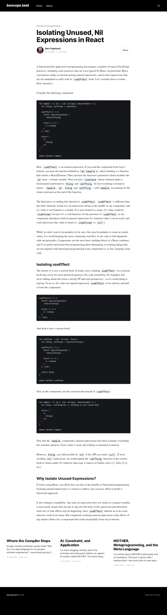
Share (125, 50)
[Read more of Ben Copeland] (40, 50)
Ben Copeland (52, 48)
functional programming (48, 26)
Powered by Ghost (152, 595)
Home (39, 5)
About (49, 5)
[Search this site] (159, 6)
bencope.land (18, 5)
